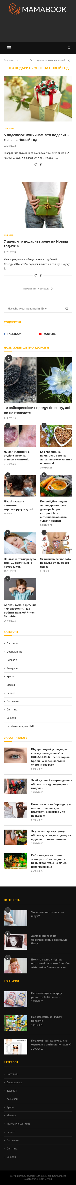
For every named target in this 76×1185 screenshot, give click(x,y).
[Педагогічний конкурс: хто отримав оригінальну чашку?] (15, 1046)
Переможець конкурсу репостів (46, 1018)
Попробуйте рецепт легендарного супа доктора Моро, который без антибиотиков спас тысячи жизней (53, 511)
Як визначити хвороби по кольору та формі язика (56, 562)
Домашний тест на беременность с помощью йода (49, 939)
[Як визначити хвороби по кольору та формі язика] (56, 543)
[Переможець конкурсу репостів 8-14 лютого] (15, 999)
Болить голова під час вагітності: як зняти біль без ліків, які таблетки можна (50, 963)
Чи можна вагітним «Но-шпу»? (47, 914)
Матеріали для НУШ (22, 726)
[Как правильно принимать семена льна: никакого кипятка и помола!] (56, 436)
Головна (8, 60)
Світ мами (13, 701)
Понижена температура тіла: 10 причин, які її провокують (20, 562)
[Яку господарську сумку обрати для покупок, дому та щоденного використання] (15, 837)
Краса (10, 676)
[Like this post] (35, 164)
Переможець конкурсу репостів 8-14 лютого (46, 995)
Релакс (11, 693)
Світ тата (12, 709)
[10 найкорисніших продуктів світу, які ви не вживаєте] (38, 380)
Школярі (11, 717)
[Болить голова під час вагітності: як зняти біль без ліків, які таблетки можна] (15, 965)
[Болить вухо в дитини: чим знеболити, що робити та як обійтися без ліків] (20, 589)
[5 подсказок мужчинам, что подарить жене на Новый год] (38, 98)
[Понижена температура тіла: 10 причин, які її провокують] (20, 543)
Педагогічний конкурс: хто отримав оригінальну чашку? (51, 1042)
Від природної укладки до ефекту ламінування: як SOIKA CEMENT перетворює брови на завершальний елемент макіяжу (50, 757)
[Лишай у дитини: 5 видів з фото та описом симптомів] (20, 436)
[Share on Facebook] (41, 164)
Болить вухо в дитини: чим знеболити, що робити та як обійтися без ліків (20, 610)
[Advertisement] (38, 30)
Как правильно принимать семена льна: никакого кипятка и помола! (56, 457)
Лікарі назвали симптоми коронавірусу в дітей (18, 505)
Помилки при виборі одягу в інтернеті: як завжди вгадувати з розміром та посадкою (51, 809)
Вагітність (12, 643)
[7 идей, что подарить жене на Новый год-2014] (38, 205)
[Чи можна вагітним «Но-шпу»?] (15, 918)
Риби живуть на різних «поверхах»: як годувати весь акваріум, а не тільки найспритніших (49, 861)
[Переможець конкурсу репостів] (15, 1023)
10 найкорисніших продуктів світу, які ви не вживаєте (37, 410)
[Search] (69, 48)
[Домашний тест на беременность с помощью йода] (15, 942)
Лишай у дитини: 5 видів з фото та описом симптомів (17, 455)
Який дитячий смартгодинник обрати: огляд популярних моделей (51, 784)
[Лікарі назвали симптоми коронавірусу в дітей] (20, 486)
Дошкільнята (14, 651)
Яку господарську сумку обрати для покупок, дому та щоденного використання (51, 835)
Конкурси (12, 668)
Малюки (11, 684)
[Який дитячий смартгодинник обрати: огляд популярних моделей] (15, 786)
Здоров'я (12, 659)
